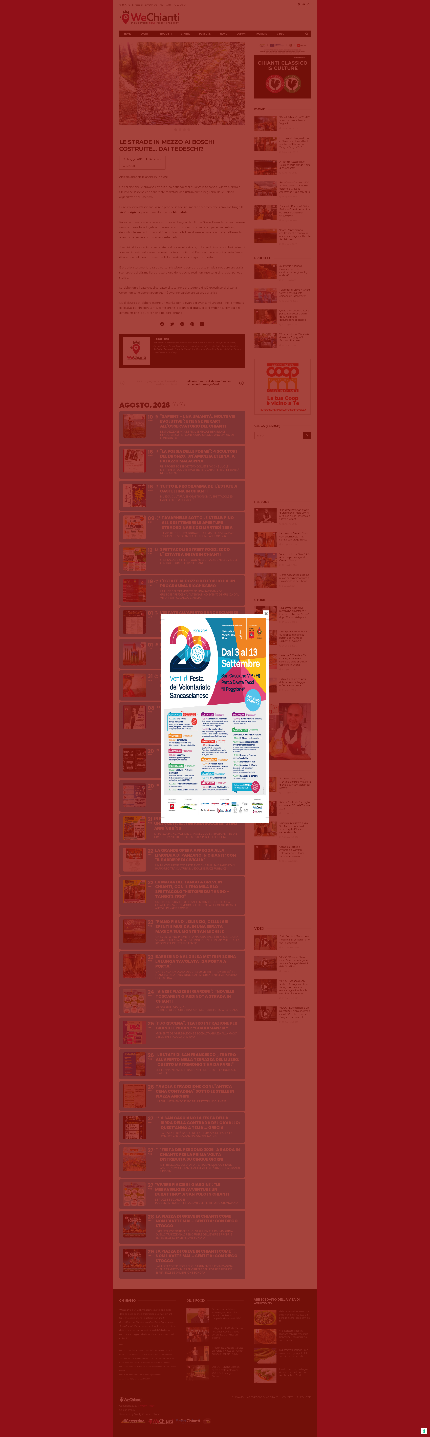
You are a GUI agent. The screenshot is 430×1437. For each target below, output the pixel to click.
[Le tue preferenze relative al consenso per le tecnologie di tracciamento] (424, 1431)
